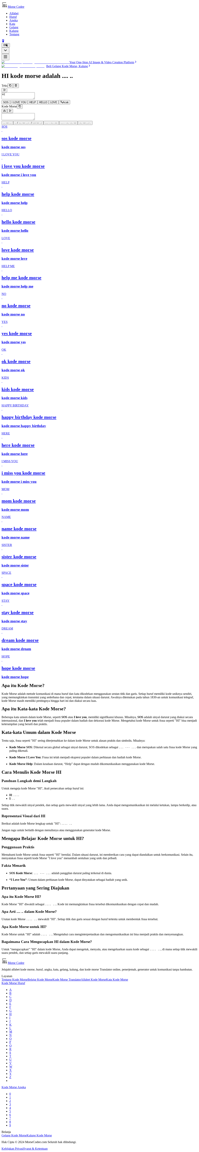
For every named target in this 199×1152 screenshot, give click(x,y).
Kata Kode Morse (117, 979)
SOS (6, 102)
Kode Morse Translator (66, 979)
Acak (66, 102)
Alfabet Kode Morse (93, 979)
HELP (32, 102)
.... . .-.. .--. (51, 122)
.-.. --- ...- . (85, 122)
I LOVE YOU (19, 102)
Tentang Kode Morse (15, 979)
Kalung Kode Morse (39, 1135)
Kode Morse (9, 106)
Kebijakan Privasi (12, 1148)
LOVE (53, 102)
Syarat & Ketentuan (35, 1148)
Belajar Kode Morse (40, 979)
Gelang (13, 27)
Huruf (13, 16)
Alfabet (13, 13)
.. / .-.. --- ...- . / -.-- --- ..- (28, 122)
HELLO (43, 102)
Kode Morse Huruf (13, 983)
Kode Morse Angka (14, 1087)
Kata (12, 23)
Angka (13, 20)
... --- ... (7, 122)
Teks (4, 85)
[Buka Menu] (5, 57)
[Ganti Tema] (6, 45)
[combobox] (5, 50)
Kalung (13, 30)
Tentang (14, 34)
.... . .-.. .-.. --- (68, 122)
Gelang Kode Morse (14, 1135)
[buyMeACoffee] (3, 41)
